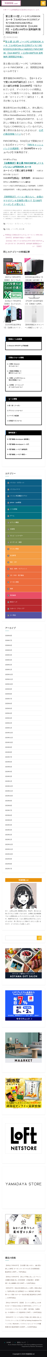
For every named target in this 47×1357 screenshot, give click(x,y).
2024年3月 (8, 776)
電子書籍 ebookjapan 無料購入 (19, 439)
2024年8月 (8, 752)
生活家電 (13, 555)
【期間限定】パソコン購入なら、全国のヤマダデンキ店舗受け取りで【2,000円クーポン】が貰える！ (23, 200)
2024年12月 (9, 732)
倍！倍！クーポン (14, 405)
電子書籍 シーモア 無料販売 (18, 449)
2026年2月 (8, 664)
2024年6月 (8, 762)
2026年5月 (8, 650)
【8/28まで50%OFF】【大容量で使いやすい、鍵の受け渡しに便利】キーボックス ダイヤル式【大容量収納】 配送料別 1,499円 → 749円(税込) (23, 1269)
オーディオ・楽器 (16, 542)
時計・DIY (13, 562)
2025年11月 (9, 679)
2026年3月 (8, 660)
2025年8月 (8, 694)
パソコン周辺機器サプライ (18, 496)
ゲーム (12, 515)
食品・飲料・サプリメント (18, 568)
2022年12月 (9, 844)
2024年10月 (9, 742)
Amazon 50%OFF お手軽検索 (18, 345)
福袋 (11, 588)
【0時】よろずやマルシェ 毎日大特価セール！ (17, 379)
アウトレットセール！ (16, 410)
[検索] (39, 938)
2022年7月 (8, 868)
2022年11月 (9, 849)
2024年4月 (8, 771)
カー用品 (13, 615)
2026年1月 (8, 669)
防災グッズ (13, 602)
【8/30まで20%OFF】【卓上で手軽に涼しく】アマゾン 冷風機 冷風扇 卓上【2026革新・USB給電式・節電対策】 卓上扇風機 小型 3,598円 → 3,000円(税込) (23, 1280)
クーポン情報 (14, 582)
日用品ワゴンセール (15, 420)
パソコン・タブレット (14, 224)
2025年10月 (9, 684)
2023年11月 (9, 791)
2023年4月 (8, 825)
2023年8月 (8, 805)
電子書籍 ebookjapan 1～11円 (19, 444)
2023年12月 (9, 786)
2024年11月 (9, 737)
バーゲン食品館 (14, 415)
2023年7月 (8, 810)
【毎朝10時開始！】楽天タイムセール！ (15, 372)
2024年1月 (8, 781)
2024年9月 (8, 747)
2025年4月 (8, 713)
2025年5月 (8, 708)
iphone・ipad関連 (15, 502)
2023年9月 (8, 800)
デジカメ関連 (14, 549)
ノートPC (14, 229)
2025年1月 (8, 728)
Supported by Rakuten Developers (32, 1346)
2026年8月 (8, 635)
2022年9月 (8, 859)
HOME (9, 1342)
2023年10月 (9, 796)
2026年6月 (8, 645)
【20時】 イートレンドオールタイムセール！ (16, 386)
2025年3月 (8, 718)
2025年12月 (9, 674)
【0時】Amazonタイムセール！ (14, 365)
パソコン (27, 224)
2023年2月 (8, 834)
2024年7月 (8, 757)
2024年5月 (8, 767)
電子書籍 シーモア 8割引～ (18, 454)
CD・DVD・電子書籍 (17, 575)
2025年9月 (8, 689)
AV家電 (12, 529)
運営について (21, 1342)
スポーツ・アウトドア (17, 608)
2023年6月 (8, 815)
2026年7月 (8, 640)
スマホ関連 (13, 509)
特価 (8, 229)
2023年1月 (8, 839)
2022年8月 (8, 864)
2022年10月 (9, 854)
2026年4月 (8, 655)
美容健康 (13, 595)
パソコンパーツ (15, 489)
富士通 (21, 229)
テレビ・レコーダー (16, 535)
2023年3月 (8, 830)
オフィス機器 (14, 522)
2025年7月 (8, 698)
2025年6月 (8, 703)
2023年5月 (8, 820)
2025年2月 (8, 723)
